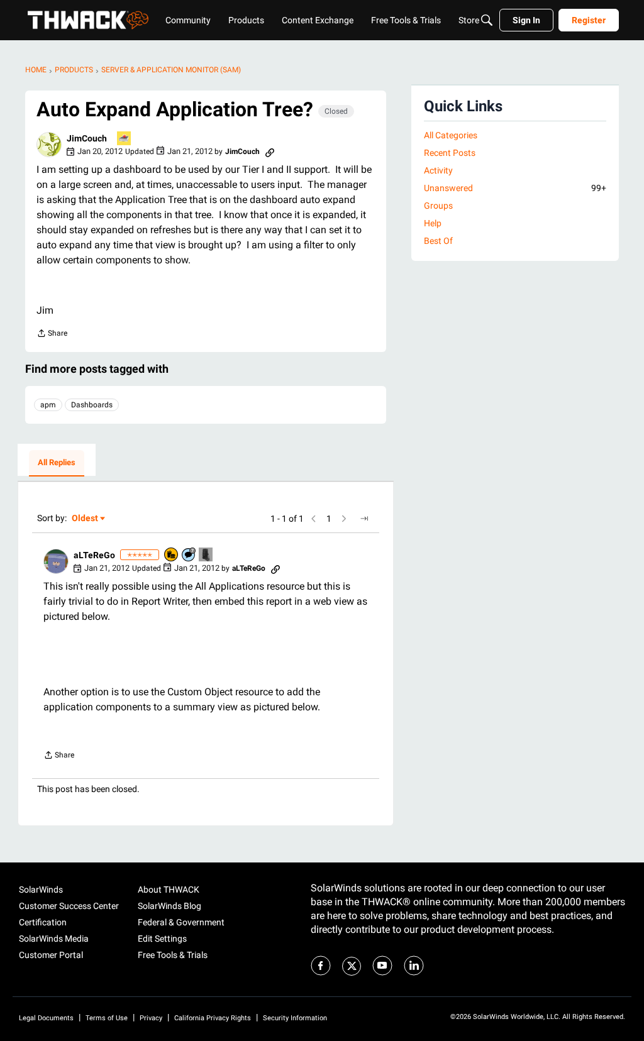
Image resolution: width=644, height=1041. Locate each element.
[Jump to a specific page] (364, 519)
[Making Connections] (206, 555)
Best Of (438, 241)
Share (51, 335)
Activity (438, 170)
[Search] (486, 20)
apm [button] (48, 404)
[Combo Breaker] (171, 555)
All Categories (450, 135)
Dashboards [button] (92, 404)
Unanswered (515, 188)
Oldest (85, 519)
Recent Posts (449, 153)
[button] (49, 144)
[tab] (56, 463)
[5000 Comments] (189, 555)
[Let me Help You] (124, 139)
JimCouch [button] (87, 138)
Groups (438, 206)
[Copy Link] (269, 151)
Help (432, 223)
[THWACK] (88, 20)
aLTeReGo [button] (94, 555)
